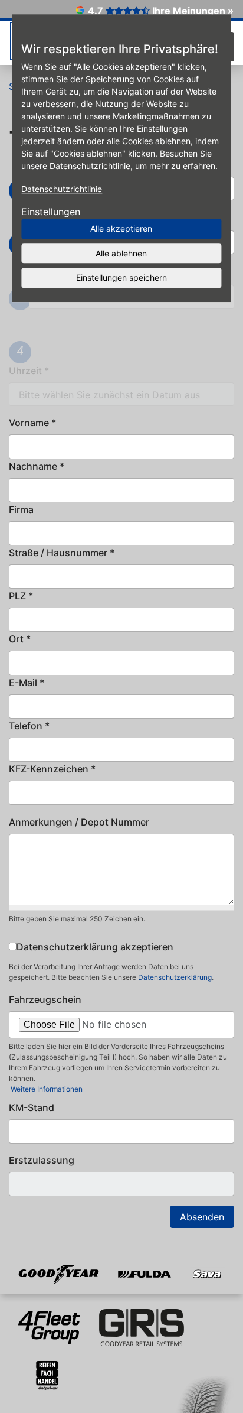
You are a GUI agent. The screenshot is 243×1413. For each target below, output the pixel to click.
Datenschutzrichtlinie (61, 189)
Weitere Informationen (46, 1088)
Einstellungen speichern (121, 277)
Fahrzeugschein (45, 999)
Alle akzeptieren (121, 228)
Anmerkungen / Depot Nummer (79, 822)
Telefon (29, 726)
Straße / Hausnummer (61, 552)
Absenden (202, 1217)
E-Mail (26, 682)
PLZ (21, 596)
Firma (21, 509)
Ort (20, 639)
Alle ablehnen (121, 253)
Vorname (32, 422)
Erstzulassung (41, 1160)
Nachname (36, 466)
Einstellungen (50, 211)
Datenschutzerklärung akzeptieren (95, 947)
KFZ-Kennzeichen (52, 769)
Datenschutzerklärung (175, 977)
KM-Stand (31, 1107)
